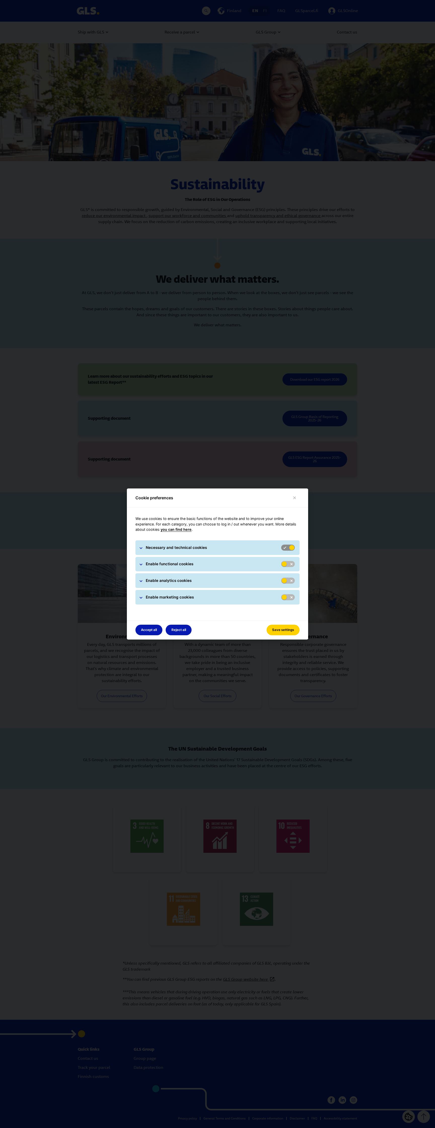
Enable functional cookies (169, 563)
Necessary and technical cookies (176, 547)
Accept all (149, 630)
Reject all (178, 630)
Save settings (283, 630)
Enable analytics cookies (169, 580)
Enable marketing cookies (170, 597)
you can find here (176, 529)
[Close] (295, 498)
